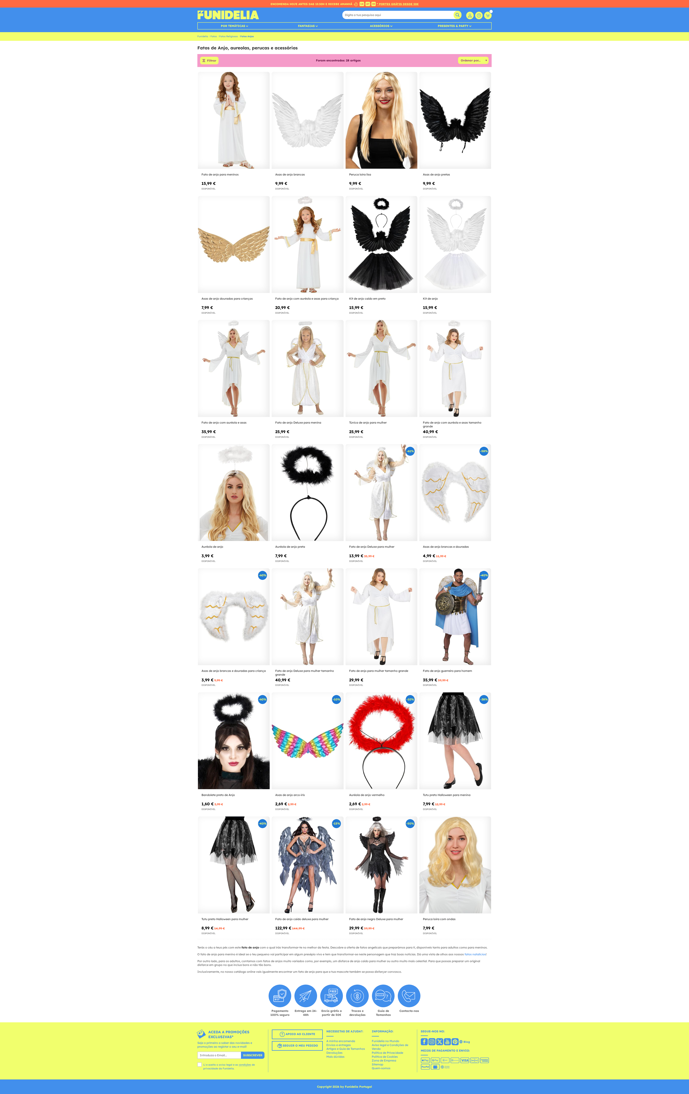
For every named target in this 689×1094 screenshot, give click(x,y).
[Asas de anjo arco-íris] (307, 741)
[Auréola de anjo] (234, 492)
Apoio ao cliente (300, 1034)
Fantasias (306, 25)
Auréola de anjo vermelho (367, 795)
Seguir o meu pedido (300, 1045)
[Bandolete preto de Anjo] (234, 741)
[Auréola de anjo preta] (307, 492)
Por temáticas (233, 25)
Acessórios (379, 25)
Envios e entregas (338, 1045)
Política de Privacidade (387, 1052)
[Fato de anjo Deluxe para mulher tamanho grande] (307, 616)
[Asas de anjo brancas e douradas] (455, 492)
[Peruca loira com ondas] (455, 865)
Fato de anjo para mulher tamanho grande (378, 671)
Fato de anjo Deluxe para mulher (371, 546)
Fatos (213, 36)
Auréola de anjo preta (290, 546)
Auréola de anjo (212, 546)
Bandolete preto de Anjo (218, 795)
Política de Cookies (385, 1056)
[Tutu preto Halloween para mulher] (234, 865)
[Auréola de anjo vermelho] (381, 741)
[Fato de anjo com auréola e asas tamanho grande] (455, 368)
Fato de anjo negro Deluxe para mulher (376, 919)
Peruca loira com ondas (439, 919)
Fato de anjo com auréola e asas (224, 422)
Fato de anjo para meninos (220, 174)
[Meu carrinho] (488, 15)
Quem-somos (381, 1068)
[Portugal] (424, 1042)
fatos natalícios (475, 954)
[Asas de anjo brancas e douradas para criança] (234, 616)
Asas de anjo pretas (436, 174)
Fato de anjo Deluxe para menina (298, 422)
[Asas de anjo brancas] (307, 120)
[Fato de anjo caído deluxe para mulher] (307, 865)
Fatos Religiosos (228, 36)
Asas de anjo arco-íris (290, 795)
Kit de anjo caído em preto (367, 298)
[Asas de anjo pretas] (455, 120)
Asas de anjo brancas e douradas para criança (233, 671)
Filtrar (211, 60)
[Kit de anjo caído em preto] (381, 244)
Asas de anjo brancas (290, 174)
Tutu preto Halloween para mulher (224, 919)
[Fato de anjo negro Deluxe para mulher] (381, 865)
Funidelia (202, 36)
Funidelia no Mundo (385, 1041)
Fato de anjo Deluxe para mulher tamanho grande (304, 672)
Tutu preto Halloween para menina (446, 795)
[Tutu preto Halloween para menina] (455, 741)
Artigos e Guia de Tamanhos (345, 1049)
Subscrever (252, 1055)
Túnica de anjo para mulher (368, 422)
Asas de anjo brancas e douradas (446, 546)
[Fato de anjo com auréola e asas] (234, 368)
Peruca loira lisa (360, 174)
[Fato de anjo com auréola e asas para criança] (307, 244)
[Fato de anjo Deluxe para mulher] (381, 492)
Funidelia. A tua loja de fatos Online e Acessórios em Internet (228, 15)
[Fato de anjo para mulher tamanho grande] (381, 616)
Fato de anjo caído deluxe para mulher (302, 919)
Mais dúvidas (335, 1056)
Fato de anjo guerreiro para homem (447, 671)
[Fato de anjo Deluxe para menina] (307, 368)
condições (245, 1064)
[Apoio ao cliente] (479, 15)
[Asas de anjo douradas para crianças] (234, 244)
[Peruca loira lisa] (381, 120)
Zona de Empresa (384, 1060)
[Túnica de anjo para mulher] (381, 368)
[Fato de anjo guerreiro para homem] (455, 616)
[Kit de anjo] (455, 244)
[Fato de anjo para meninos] (234, 120)
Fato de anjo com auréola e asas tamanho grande (452, 424)
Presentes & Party (453, 25)
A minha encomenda (340, 1041)
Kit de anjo (430, 298)
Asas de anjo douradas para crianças (227, 298)
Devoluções (334, 1052)
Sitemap (377, 1064)
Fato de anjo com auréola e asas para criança (307, 298)
